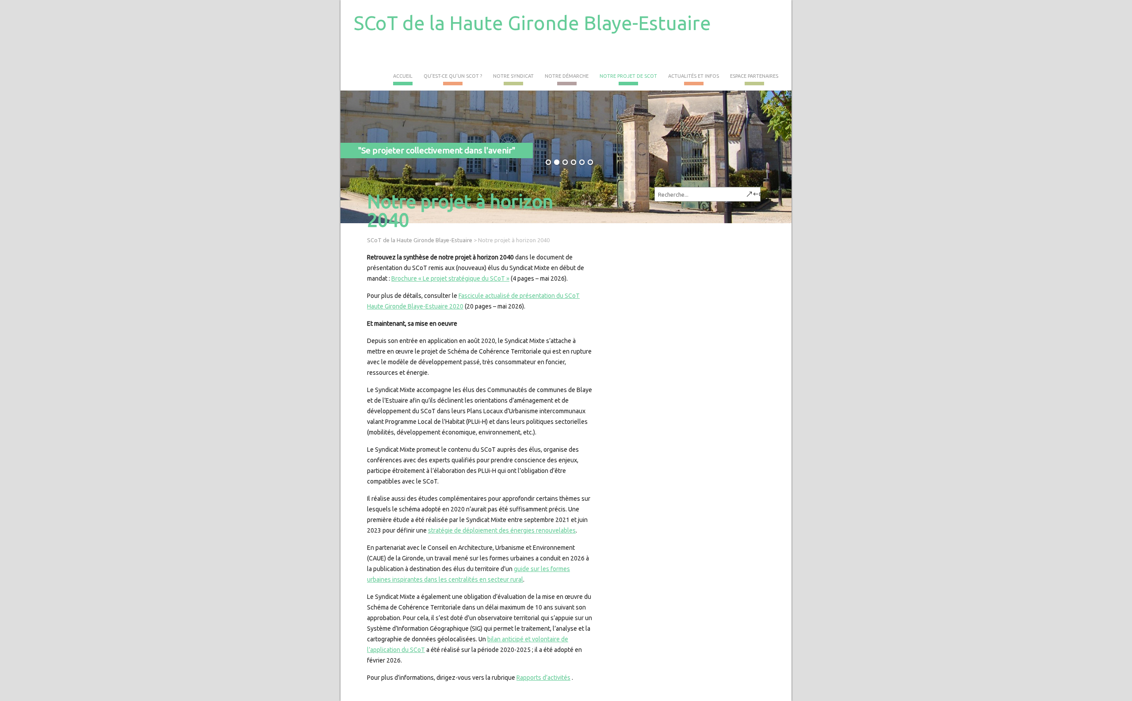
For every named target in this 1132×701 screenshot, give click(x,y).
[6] (590, 163)
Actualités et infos (693, 76)
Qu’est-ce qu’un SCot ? (453, 76)
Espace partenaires (754, 76)
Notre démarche (567, 76)
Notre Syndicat (513, 76)
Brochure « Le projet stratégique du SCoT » (450, 278)
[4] (573, 163)
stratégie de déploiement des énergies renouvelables (502, 530)
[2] (557, 163)
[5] (582, 163)
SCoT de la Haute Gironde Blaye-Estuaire (532, 23)
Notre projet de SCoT (628, 76)
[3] (565, 163)
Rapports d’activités (543, 677)
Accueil (403, 76)
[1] (548, 163)
